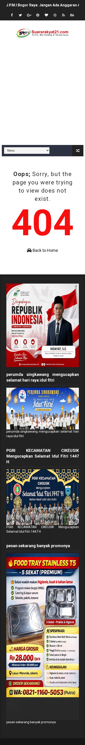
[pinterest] (37, 15)
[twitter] (20, 15)
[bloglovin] (46, 15)
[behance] (72, 15)
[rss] (63, 15)
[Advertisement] (42, 100)
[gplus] (29, 15)
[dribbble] (54, 15)
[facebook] (11, 15)
